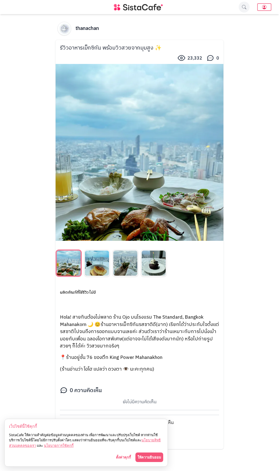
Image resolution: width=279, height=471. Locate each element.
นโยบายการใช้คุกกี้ (59, 445)
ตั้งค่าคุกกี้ (123, 457)
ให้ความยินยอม (149, 457)
